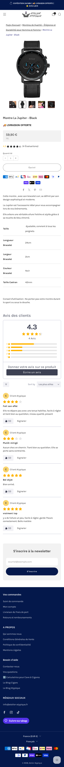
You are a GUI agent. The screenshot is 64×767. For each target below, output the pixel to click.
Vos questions (10, 672)
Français (30, 741)
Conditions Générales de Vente (18, 639)
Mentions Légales (12, 650)
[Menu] (4, 14)
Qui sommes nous (12, 634)
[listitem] (32, 5)
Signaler (21, 421)
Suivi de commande (13, 601)
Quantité (7, 153)
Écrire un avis (32, 372)
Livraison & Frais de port (15, 612)
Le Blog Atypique (11, 688)
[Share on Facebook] (23, 189)
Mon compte (9, 606)
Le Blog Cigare (10, 682)
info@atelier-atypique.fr (15, 704)
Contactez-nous (11, 666)
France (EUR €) (30, 736)
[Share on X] (29, 189)
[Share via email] (40, 189)
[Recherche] (59, 14)
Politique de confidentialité (17, 644)
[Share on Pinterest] (35, 189)
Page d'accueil (13, 25)
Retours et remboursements (17, 617)
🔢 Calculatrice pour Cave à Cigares (21, 677)
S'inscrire (32, 571)
